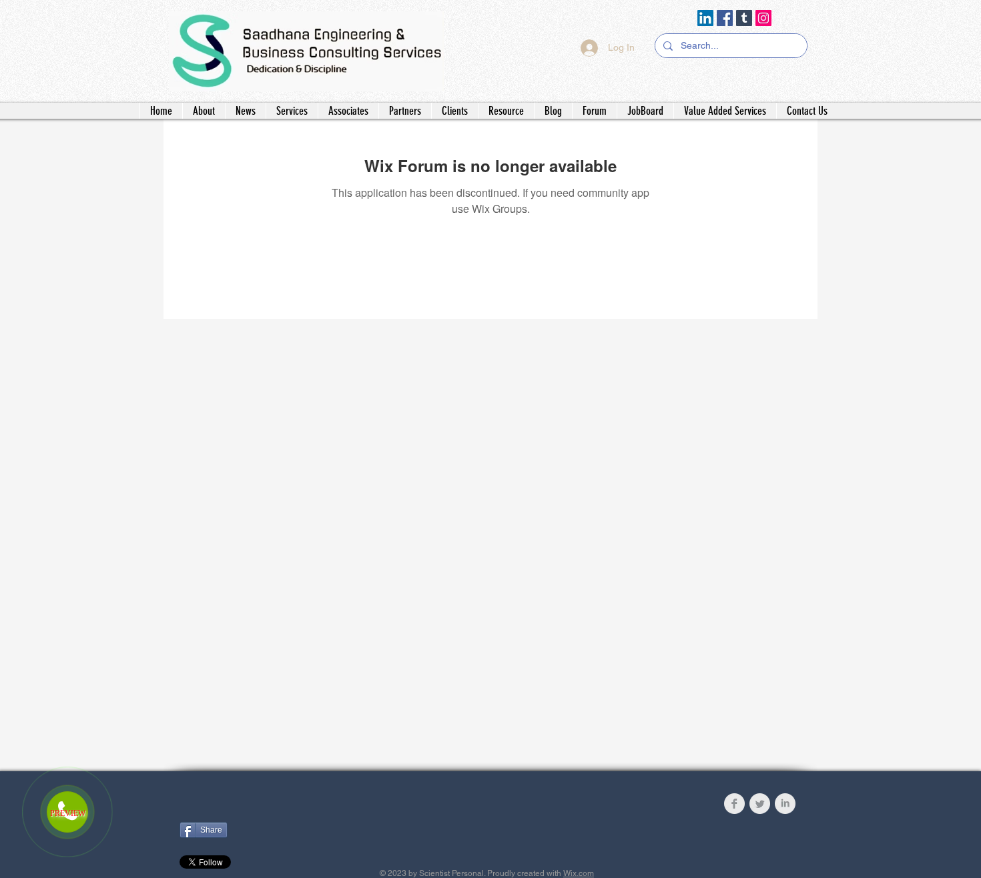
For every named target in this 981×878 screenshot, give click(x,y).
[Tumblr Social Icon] (744, 18)
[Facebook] (725, 18)
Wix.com (578, 873)
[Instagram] (763, 18)
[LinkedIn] (705, 18)
